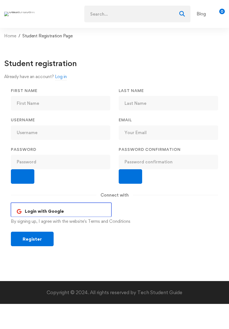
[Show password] (22, 176)
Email (125, 119)
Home (10, 35)
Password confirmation (150, 149)
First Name (24, 90)
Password (23, 149)
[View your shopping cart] (220, 14)
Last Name (131, 90)
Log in (61, 76)
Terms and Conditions (109, 221)
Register (32, 239)
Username (23, 119)
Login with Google (44, 211)
